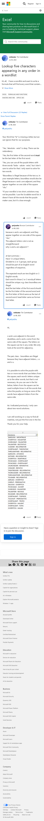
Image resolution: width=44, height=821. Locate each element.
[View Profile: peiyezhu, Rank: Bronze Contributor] (8, 226)
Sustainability (7, 798)
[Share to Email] (34, 564)
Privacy (26, 810)
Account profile (7, 615)
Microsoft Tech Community (11, 747)
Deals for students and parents (12, 677)
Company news (7, 778)
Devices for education (9, 657)
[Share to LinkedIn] (10, 564)
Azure (4, 731)
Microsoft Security (8, 696)
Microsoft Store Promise (10, 638)
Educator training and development (13, 673)
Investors (5, 786)
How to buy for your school (11, 669)
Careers (5, 770)
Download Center (8, 619)
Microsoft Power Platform (10, 708)
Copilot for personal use (10, 591)
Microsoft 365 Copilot (9, 716)
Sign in (13, 537)
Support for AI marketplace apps (12, 743)
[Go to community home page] (8, 4)
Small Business (7, 720)
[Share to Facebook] (14, 564)
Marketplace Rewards (9, 755)
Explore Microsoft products (11, 599)
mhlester (12, 57)
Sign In (38, 3)
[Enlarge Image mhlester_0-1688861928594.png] (22, 470)
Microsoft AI (6, 692)
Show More (8, 88)
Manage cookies (8, 812)
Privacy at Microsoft (9, 782)
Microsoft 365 (7, 704)
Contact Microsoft (16, 810)
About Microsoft (7, 774)
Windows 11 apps (8, 603)
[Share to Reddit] (22, 564)
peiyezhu (8, 128)
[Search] (24, 3)
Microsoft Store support (10, 622)
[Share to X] (18, 564)
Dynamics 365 (7, 700)
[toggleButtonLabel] (40, 10)
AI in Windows (7, 595)
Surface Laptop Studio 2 (10, 584)
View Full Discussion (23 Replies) (15, 112)
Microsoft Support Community (19, 31)
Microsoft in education (9, 653)
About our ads (26, 815)
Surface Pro (6, 576)
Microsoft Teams (8, 712)
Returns (5, 626)
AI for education (7, 681)
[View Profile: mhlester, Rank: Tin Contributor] (5, 58)
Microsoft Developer (9, 735)
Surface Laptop (7, 580)
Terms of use (19, 812)
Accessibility (6, 794)
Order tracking (7, 630)
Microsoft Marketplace (9, 751)
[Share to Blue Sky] (26, 564)
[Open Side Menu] (3, 4)
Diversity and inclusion (9, 790)
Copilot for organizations (10, 588)
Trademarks (29, 812)
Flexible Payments (8, 642)
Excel (6, 10)
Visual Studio (7, 759)
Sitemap (5, 810)
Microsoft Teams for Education (12, 661)
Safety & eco (7, 815)
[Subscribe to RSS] (30, 564)
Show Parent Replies (8, 116)
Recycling (16, 815)
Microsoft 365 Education (10, 665)
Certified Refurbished (9, 634)
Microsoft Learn (7, 739)
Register (31, 3)
